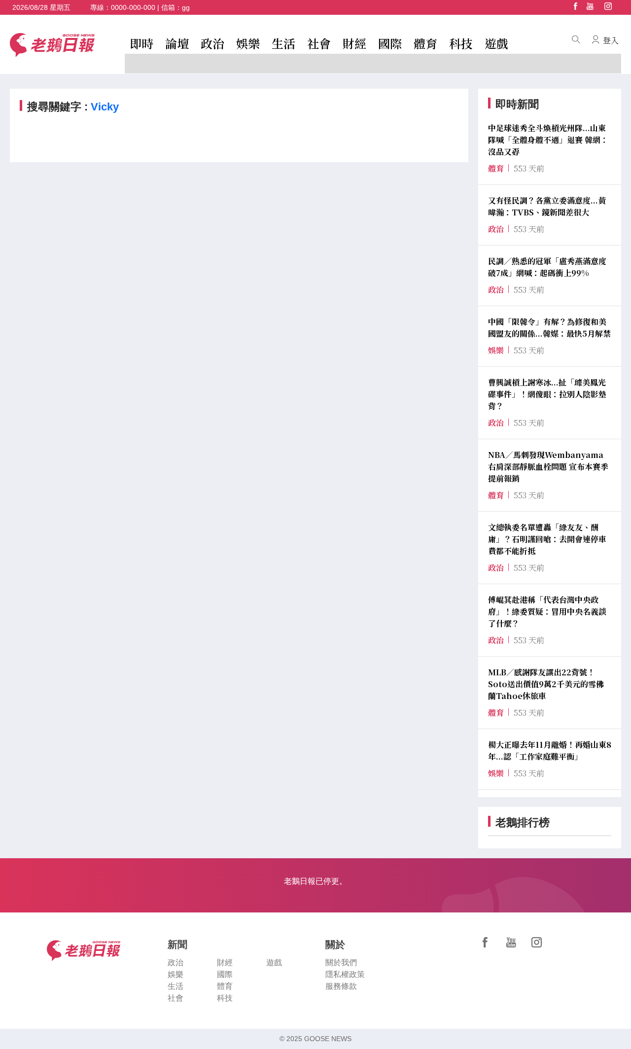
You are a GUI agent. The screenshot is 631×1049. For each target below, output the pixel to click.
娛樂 (248, 43)
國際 (390, 43)
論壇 (177, 43)
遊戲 (496, 43)
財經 (354, 43)
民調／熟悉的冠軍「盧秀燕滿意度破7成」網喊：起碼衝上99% (547, 267)
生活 (283, 43)
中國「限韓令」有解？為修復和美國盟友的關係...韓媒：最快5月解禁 (549, 327)
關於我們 (341, 962)
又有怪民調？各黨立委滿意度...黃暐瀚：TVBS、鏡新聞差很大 (547, 206)
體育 (425, 43)
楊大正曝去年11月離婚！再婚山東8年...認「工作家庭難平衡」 (549, 750)
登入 (611, 40)
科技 (461, 43)
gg (186, 7)
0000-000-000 (133, 7)
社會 (319, 43)
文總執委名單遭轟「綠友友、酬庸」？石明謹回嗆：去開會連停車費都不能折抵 (547, 539)
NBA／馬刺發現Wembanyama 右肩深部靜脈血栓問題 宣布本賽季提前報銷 (548, 466)
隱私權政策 (345, 974)
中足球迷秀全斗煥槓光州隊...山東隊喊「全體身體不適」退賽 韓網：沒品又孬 (548, 139)
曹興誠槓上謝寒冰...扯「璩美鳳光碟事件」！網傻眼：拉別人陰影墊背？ (547, 394)
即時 (141, 43)
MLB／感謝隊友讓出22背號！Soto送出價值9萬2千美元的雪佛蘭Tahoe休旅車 (546, 683)
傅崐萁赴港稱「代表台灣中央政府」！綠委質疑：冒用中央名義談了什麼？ (547, 611)
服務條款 (341, 986)
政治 (212, 43)
